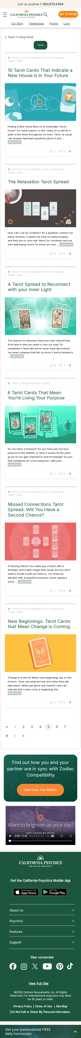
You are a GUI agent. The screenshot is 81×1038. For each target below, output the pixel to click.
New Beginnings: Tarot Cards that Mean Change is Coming (39, 624)
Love (66, 23)
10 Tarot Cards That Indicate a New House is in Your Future (40, 72)
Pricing (54, 23)
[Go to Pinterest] (60, 966)
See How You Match (40, 790)
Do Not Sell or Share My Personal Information (40, 1011)
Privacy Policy (23, 1006)
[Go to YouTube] (47, 966)
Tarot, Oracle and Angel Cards (30, 383)
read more (14, 142)
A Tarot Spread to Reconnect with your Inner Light (39, 287)
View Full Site (38, 983)
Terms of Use (43, 1006)
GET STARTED (68, 14)
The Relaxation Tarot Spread (38, 181)
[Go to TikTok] (71, 966)
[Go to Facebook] (13, 966)
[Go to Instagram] (24, 966)
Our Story (17, 23)
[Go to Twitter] (35, 966)
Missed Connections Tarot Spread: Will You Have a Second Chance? (35, 510)
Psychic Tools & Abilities (26, 57)
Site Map (61, 1006)
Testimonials (36, 23)
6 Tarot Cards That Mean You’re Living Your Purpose (36, 395)
